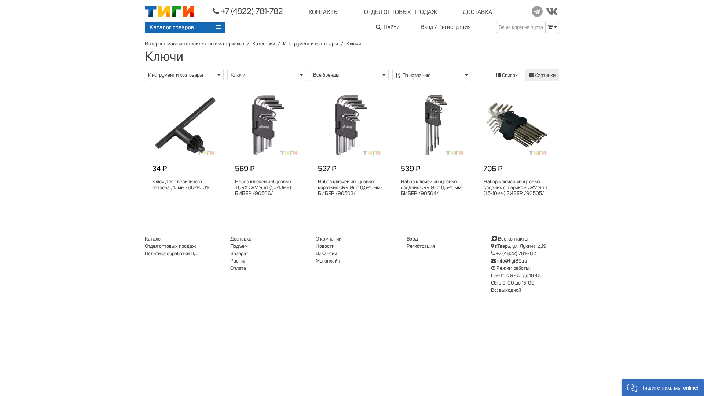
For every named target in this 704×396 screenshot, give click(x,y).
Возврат (239, 253)
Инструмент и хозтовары (310, 44)
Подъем (239, 246)
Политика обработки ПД (171, 253)
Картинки (545, 75)
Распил (238, 261)
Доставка (241, 239)
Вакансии (326, 253)
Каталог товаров (172, 27)
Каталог (153, 239)
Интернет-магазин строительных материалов (194, 44)
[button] (663, 388)
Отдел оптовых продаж (170, 246)
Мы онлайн (328, 261)
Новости (325, 246)
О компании (328, 239)
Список (509, 75)
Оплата (238, 268)
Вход (427, 27)
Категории (263, 44)
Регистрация (454, 27)
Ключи (353, 44)
